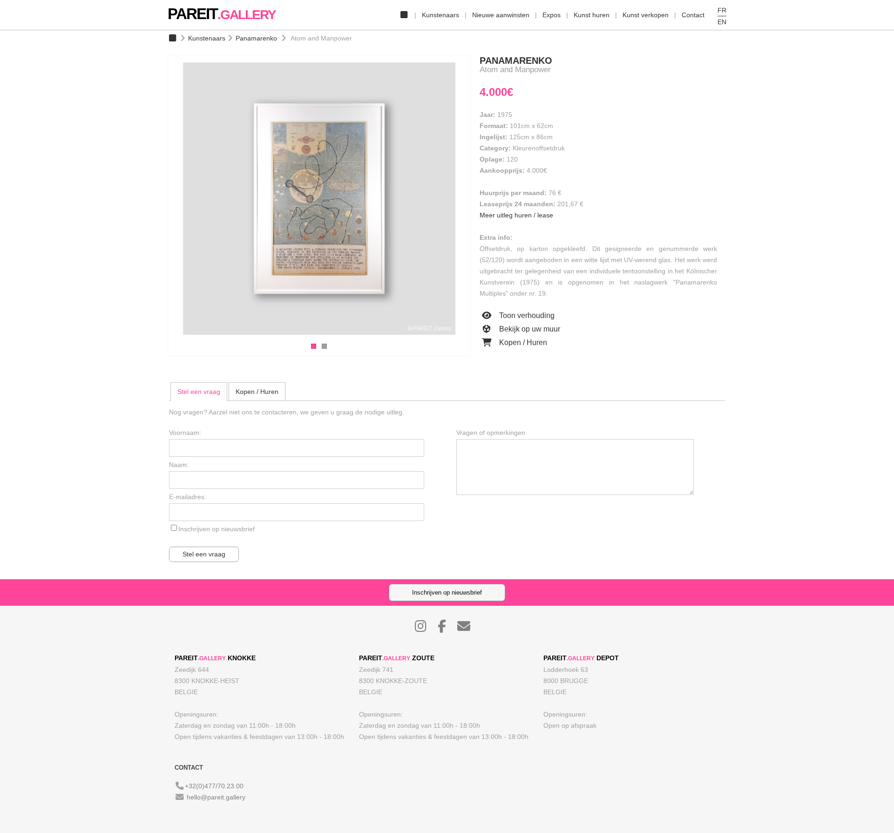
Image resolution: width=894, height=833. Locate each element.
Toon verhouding (526, 315)
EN (722, 22)
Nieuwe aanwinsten (500, 15)
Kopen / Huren (522, 342)
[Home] (404, 15)
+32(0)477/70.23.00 (214, 786)
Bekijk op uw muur (528, 329)
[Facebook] (446, 628)
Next (480, 199)
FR (722, 10)
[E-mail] (468, 628)
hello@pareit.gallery (216, 797)
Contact (693, 15)
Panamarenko (256, 38)
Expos (551, 15)
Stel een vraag (198, 391)
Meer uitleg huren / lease (516, 215)
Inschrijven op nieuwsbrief (216, 529)
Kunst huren (592, 15)
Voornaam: (185, 432)
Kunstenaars (440, 15)
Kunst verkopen (646, 15)
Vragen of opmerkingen (490, 432)
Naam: (179, 464)
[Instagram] (425, 628)
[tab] (198, 391)
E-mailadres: (187, 497)
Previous (158, 199)
